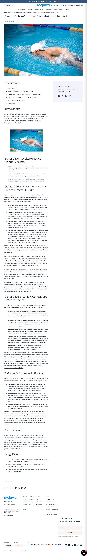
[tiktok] (78, 545)
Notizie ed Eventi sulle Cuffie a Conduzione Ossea (19, 12)
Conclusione (11, 103)
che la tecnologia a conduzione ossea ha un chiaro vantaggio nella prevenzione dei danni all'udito (26, 365)
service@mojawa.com (8, 515)
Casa (5, 12)
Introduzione (11, 88)
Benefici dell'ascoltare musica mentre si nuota (21, 91)
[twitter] (62, 95)
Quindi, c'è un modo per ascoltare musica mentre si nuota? (24, 94)
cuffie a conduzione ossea (23, 201)
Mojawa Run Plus (16, 315)
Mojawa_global (13, 550)
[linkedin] (72, 545)
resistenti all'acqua (31, 197)
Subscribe (70, 532)
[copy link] (69, 95)
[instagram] (75, 545)
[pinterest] (66, 95)
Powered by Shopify (24, 550)
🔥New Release (21, 9)
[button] (64, 5)
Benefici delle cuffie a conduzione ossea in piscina (22, 97)
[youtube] (81, 545)
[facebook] (59, 95)
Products (30, 9)
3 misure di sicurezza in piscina (17, 100)
